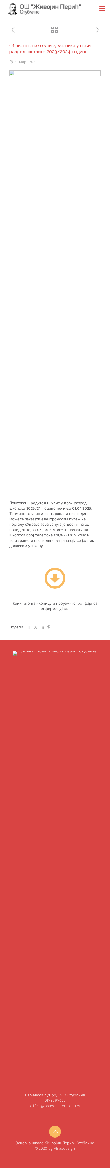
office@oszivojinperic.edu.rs (55, 1105)
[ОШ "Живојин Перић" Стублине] (44, 8)
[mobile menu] (102, 8)
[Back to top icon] (55, 1132)
